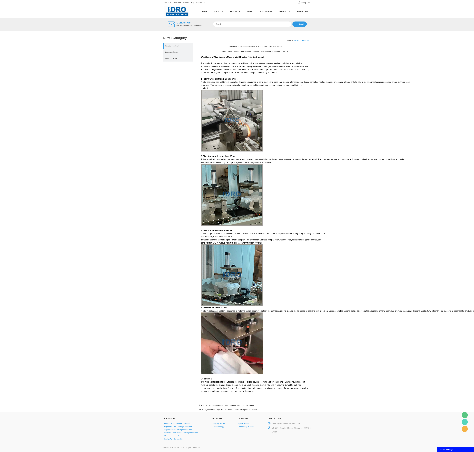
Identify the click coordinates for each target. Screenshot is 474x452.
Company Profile (218, 423)
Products (235, 11)
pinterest (293, 401)
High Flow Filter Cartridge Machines (178, 427)
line (273, 401)
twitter (280, 401)
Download (177, 3)
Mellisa (465, 422)
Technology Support (246, 427)
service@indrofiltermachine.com (189, 26)
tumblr (300, 401)
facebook (267, 401)
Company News (171, 52)
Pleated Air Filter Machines (174, 436)
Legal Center (265, 11)
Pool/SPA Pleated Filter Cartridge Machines (181, 433)
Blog (192, 3)
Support (186, 3)
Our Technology (218, 427)
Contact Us (284, 11)
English (199, 3)
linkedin (307, 401)
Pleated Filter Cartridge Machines (177, 423)
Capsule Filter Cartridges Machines (178, 430)
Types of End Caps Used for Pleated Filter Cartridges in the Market (231, 410)
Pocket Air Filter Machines (174, 439)
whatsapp (287, 401)
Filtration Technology (173, 46)
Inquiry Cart (305, 3)
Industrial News (171, 58)
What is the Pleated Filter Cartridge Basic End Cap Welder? (232, 405)
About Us (167, 3)
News (249, 11)
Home (204, 11)
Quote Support (244, 423)
